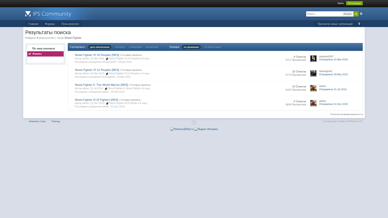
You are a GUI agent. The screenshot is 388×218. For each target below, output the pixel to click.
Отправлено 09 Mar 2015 (333, 74)
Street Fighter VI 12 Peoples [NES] (97, 69)
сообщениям (135, 47)
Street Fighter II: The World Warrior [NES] (101, 84)
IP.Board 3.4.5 (356, 121)
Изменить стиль (37, 121)
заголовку (120, 47)
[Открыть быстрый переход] (359, 24)
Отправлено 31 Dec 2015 (333, 104)
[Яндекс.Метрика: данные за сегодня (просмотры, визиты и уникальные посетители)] (206, 129)
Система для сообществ (335, 121)
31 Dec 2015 (118, 106)
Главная (33, 23)
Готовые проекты (132, 55)
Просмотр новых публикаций (335, 23)
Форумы (50, 23)
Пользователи (70, 23)
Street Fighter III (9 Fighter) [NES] (96, 99)
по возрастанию (213, 47)
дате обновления (99, 47)
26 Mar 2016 (124, 76)
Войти (341, 3)
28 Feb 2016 (118, 91)
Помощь (56, 121)
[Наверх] (194, 122)
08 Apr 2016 (125, 62)
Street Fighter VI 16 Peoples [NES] (97, 55)
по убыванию (191, 47)
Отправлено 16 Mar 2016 (333, 59)
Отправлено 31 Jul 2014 (333, 89)
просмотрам (152, 47)
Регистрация (354, 3)
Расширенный (361, 13)
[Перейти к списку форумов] (61, 13)
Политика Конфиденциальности (346, 114)
